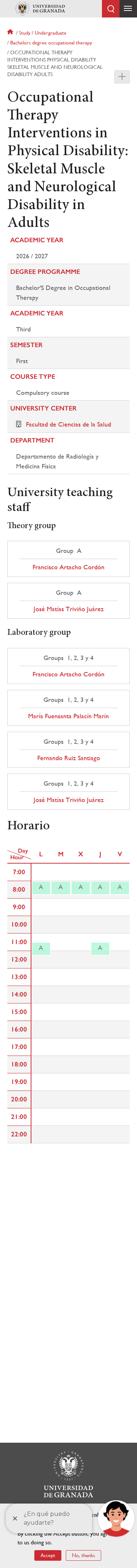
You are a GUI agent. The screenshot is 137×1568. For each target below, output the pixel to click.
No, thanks (83, 1555)
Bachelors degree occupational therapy (51, 43)
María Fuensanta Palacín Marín (68, 716)
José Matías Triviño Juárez (69, 609)
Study (24, 33)
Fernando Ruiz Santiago (68, 758)
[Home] (40, 9)
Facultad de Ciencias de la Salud (68, 424)
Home (11, 32)
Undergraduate (50, 33)
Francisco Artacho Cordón (68, 567)
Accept (48, 1555)
